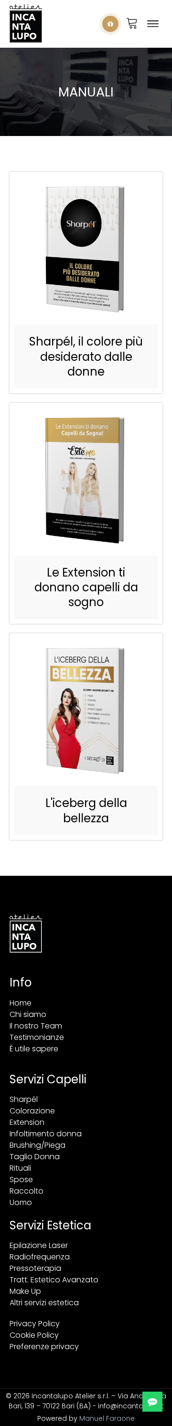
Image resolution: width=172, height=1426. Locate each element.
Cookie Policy (34, 1335)
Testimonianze (37, 1037)
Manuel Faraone (107, 1418)
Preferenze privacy (44, 1346)
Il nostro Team (36, 1025)
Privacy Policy (35, 1323)
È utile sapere (34, 1048)
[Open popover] (110, 24)
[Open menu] (152, 24)
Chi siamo (28, 1014)
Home (21, 1002)
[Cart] (132, 23)
